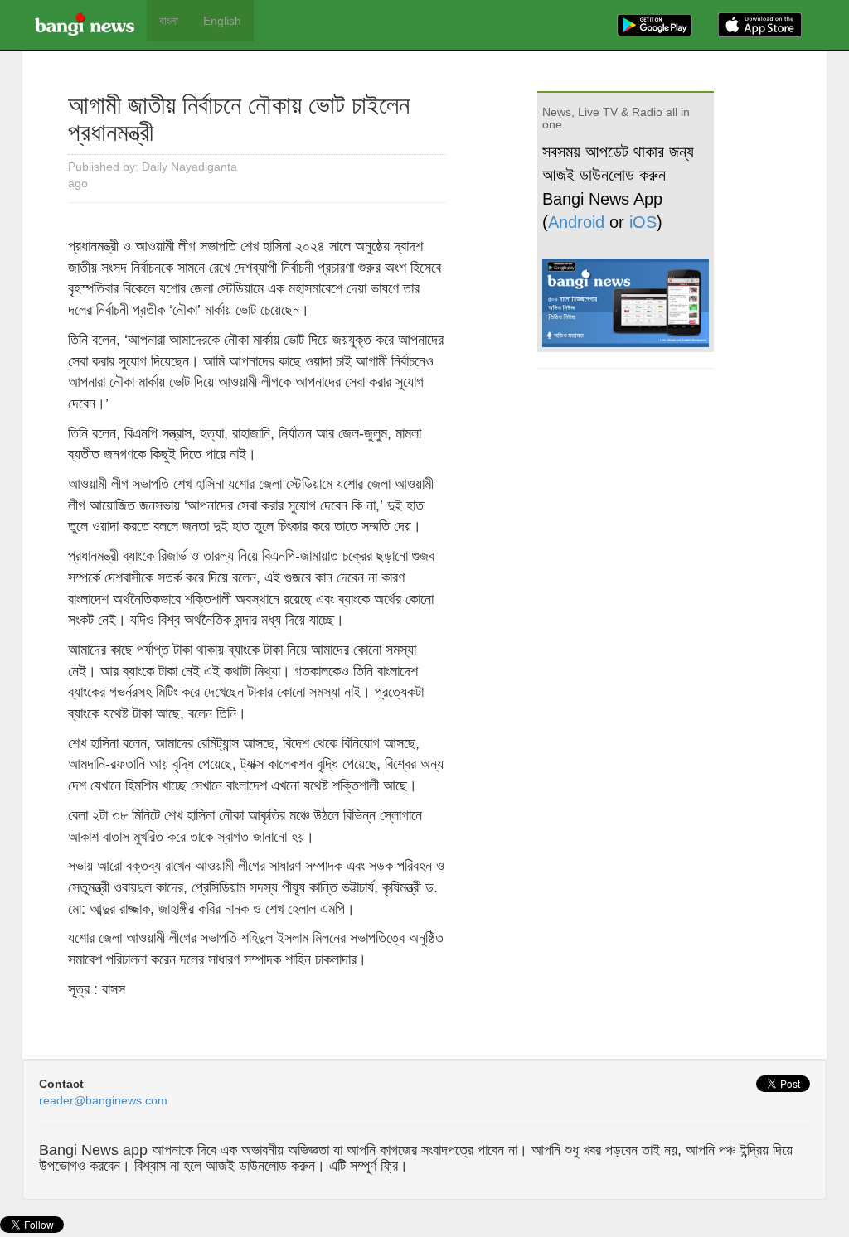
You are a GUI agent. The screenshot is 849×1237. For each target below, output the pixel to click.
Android (576, 222)
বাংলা (168, 20)
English (222, 20)
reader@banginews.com (103, 1100)
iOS (643, 222)
